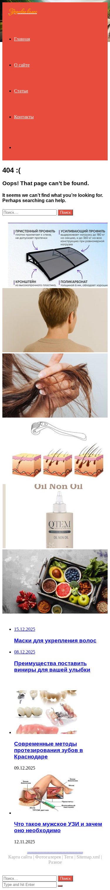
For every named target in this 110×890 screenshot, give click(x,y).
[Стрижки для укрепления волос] (55, 320)
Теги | (70, 856)
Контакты (24, 116)
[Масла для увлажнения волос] (55, 516)
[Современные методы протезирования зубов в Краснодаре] (61, 712)
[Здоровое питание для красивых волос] (55, 582)
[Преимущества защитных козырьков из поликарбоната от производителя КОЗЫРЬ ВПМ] (55, 255)
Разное (55, 862)
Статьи (21, 90)
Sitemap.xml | (89, 856)
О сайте (22, 64)
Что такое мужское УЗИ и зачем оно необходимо (58, 827)
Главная (22, 38)
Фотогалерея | (49, 856)
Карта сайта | (21, 856)
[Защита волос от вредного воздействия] (55, 386)
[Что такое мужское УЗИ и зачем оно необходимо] (61, 793)
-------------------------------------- (55, 851)
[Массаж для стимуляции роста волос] (55, 451)
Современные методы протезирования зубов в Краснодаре (48, 750)
